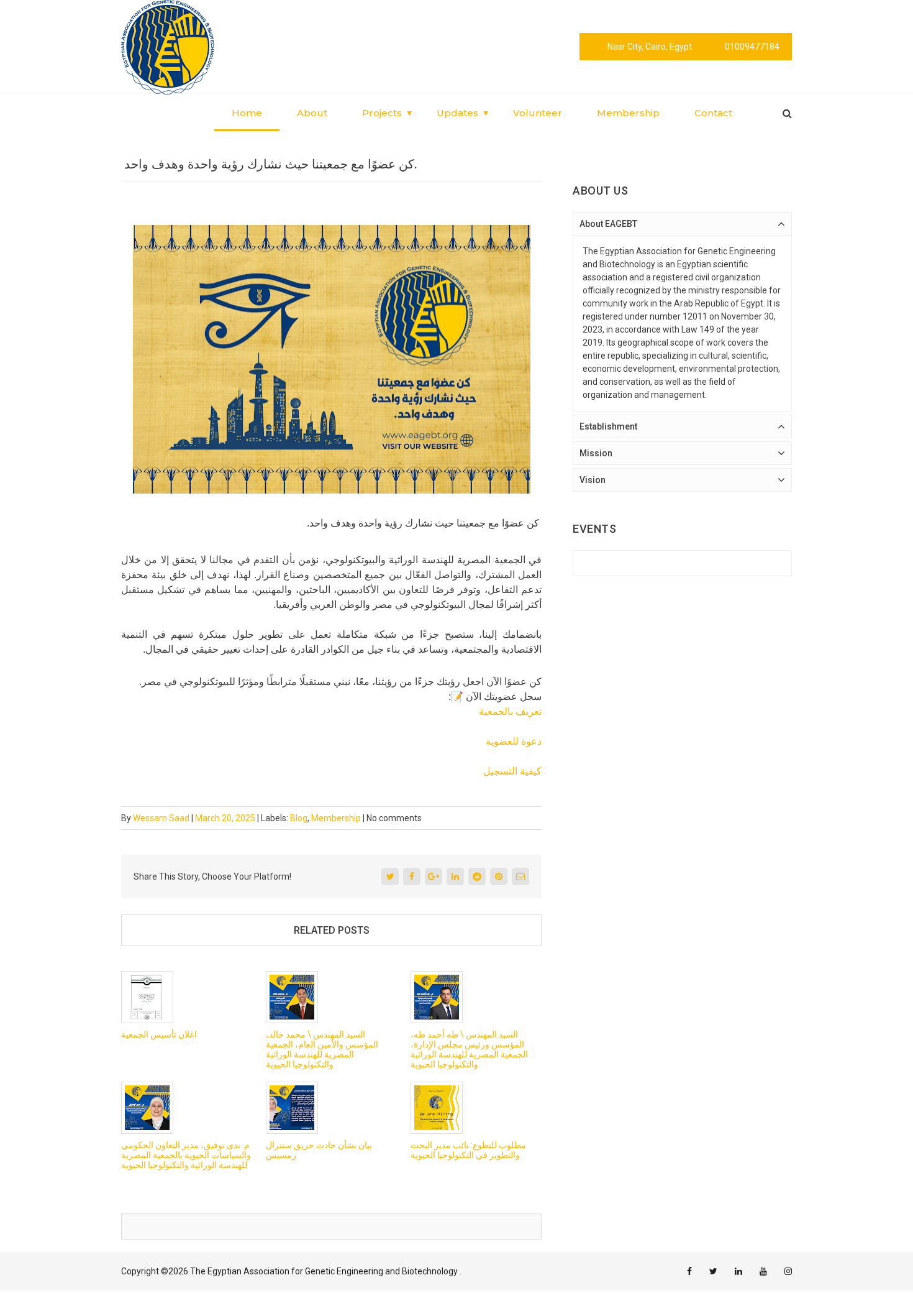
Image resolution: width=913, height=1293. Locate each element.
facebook (689, 1271)
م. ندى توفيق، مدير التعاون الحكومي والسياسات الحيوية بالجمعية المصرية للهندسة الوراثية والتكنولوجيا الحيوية (186, 1155)
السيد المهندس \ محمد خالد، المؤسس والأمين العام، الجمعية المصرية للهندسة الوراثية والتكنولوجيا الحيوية (322, 1049)
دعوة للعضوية (514, 741)
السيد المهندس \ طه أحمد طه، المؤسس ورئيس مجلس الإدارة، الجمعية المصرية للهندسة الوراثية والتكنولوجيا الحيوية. (469, 1049)
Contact (713, 113)
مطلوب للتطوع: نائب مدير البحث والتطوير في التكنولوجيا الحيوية (468, 1150)
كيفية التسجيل (512, 771)
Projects (382, 113)
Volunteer (537, 113)
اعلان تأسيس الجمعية (159, 1034)
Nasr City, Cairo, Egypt (649, 47)
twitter (713, 1271)
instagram (788, 1271)
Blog (298, 818)
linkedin (738, 1271)
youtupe (763, 1271)
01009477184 (752, 47)
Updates (457, 113)
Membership (628, 113)
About (312, 113)
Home (247, 113)
